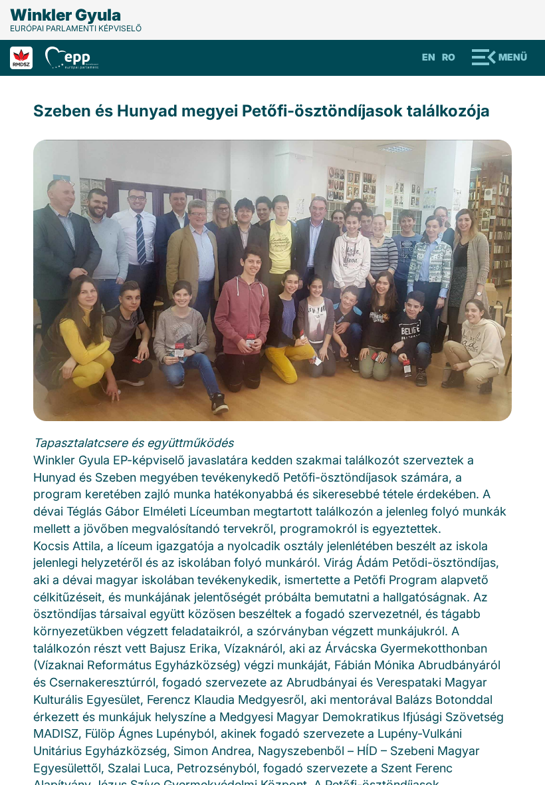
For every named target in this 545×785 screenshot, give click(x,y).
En (428, 57)
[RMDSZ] (27, 56)
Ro (448, 57)
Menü (512, 57)
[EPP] (76, 56)
